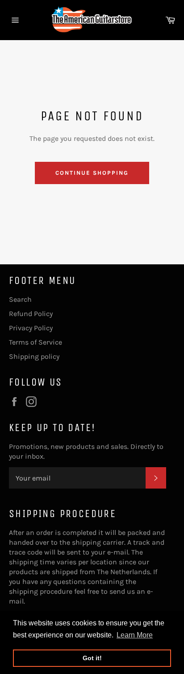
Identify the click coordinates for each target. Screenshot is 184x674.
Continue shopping (91, 172)
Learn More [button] (135, 635)
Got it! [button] (92, 658)
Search (20, 299)
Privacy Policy (31, 328)
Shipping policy (34, 356)
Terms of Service (35, 342)
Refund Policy (31, 313)
